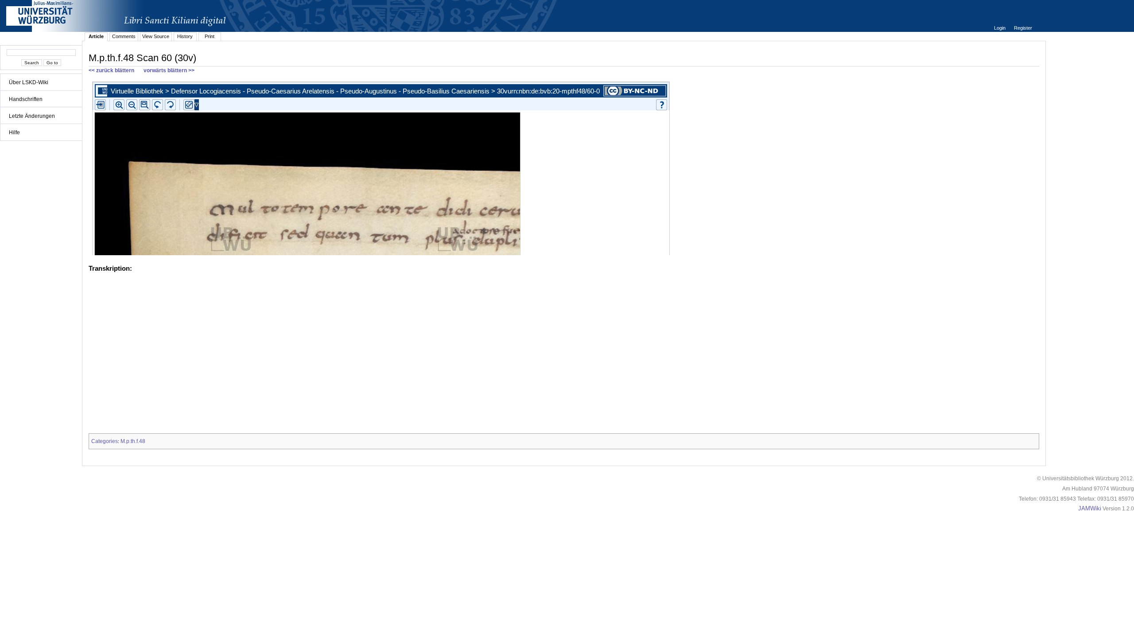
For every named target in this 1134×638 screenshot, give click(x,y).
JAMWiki (1089, 509)
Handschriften (26, 99)
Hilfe (14, 132)
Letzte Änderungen (32, 116)
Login (1000, 28)
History (185, 36)
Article (96, 36)
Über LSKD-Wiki (28, 82)
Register (1023, 28)
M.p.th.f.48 (132, 441)
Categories (104, 441)
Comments (124, 36)
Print (209, 36)
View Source (155, 36)
